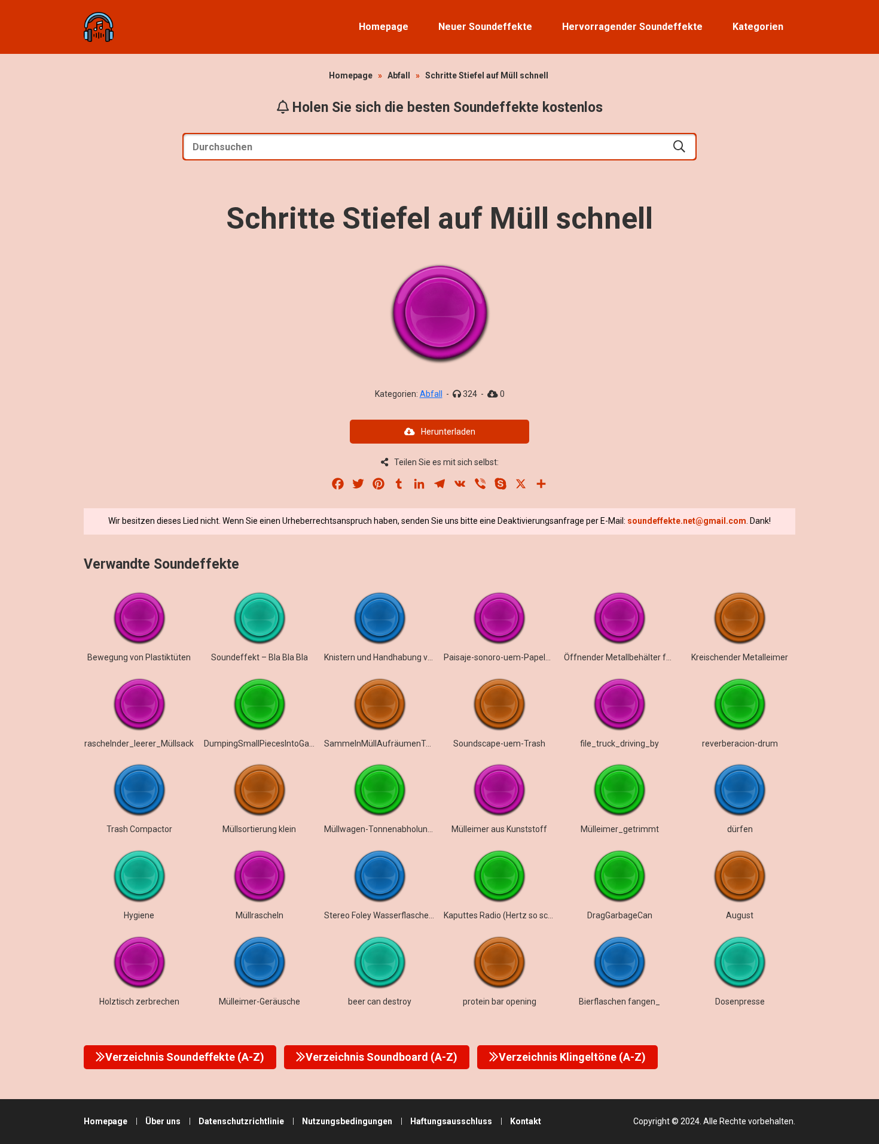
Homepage (383, 26)
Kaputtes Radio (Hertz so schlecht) (509, 915)
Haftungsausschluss (451, 1121)
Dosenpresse (740, 1001)
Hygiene (139, 915)
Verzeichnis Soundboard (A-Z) (381, 1057)
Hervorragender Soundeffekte (632, 26)
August (739, 915)
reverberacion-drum (740, 743)
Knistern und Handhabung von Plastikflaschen (410, 657)
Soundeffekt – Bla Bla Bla (259, 657)
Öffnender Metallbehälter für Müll (627, 657)
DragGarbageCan (619, 915)
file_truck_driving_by (619, 743)
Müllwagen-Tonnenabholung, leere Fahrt (400, 829)
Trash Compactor (139, 829)
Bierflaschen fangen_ (619, 1001)
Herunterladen (448, 431)
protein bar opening (499, 1001)
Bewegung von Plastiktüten (139, 657)
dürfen (740, 829)
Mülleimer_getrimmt (620, 829)
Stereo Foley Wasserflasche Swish (388, 915)
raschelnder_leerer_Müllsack (139, 743)
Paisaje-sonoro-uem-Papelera (501, 657)
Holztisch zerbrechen (139, 1001)
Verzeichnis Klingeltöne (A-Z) (572, 1057)
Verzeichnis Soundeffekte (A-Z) (184, 1057)
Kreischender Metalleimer (739, 657)
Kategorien (757, 26)
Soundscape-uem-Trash (499, 743)
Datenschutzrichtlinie (241, 1121)
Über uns (163, 1121)
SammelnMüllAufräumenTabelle (386, 743)
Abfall (398, 75)
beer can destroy (379, 1001)
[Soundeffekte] (99, 27)
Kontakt (525, 1121)
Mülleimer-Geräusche (259, 1001)
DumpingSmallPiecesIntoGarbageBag (275, 743)
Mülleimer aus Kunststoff (499, 829)
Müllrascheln (259, 915)
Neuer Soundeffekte (485, 26)
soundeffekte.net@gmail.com (686, 521)
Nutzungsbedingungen (347, 1121)
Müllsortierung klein (259, 829)
